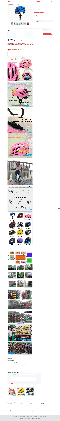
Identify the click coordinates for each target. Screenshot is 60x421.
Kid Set (12, 411)
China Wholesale (27, 416)
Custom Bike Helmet (39, 411)
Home (8, 4)
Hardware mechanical (10, 403)
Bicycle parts (31, 403)
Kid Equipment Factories (16, 411)
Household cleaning (32, 404)
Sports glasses (20, 403)
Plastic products (42, 403)
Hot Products (15, 416)
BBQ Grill (8, 404)
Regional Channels (37, 416)
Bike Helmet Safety (49, 411)
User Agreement (33, 418)
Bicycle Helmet (18, 4)
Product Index (41, 416)
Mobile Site (43, 416)
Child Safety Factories (22, 411)
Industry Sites (34, 416)
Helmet (15, 4)
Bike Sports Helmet (44, 411)
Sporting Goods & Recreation (11, 4)
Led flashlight (20, 404)
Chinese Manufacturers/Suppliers (22, 416)
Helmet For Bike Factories (28, 411)
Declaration (36, 418)
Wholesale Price (31, 416)
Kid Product (9, 411)
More (8, 414)
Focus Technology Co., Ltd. (26, 418)
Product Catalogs (16, 402)
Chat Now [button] (48, 12)
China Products (17, 416)
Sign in (51, 1)
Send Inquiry (38, 12)
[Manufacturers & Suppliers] (11, 1)
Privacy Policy (39, 418)
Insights (45, 416)
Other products (42, 404)
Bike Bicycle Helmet (34, 411)
